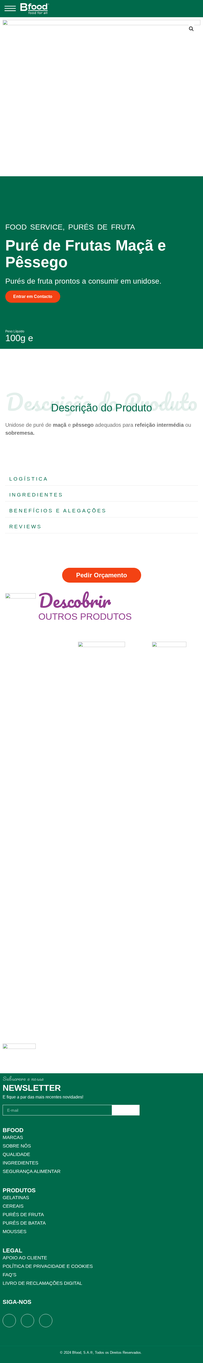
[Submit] (126, 1110)
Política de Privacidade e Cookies (48, 1266)
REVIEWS (25, 526)
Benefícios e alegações (58, 510)
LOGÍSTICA (28, 479)
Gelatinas (16, 1197)
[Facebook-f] (9, 1320)
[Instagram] (27, 1320)
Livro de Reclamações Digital (42, 1283)
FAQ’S (9, 1274)
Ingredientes (20, 1163)
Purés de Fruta (23, 1214)
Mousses (14, 1231)
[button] (10, 8)
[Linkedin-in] (45, 1320)
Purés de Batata (24, 1223)
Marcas (13, 1137)
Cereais (13, 1206)
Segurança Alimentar (32, 1171)
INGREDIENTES (36, 495)
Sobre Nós (17, 1146)
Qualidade (16, 1154)
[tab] (101, 479)
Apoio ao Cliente (25, 1257)
